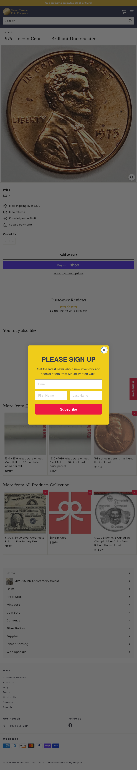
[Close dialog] (104, 350)
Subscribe (68, 409)
